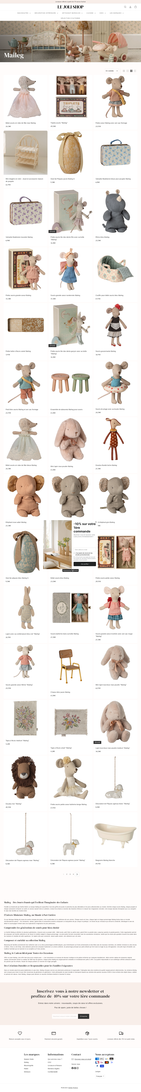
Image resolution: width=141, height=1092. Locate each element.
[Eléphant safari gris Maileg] (70, 501)
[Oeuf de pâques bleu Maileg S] (25, 557)
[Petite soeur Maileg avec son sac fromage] (115, 102)
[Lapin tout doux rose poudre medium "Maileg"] (115, 727)
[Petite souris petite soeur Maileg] (115, 557)
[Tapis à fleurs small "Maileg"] (70, 727)
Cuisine (90, 13)
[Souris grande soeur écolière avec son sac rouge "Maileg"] (115, 614)
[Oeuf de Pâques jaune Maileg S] (70, 159)
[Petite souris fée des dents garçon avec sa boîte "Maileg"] (70, 331)
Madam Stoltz (29, 1059)
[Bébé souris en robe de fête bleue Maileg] (25, 445)
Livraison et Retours (55, 1065)
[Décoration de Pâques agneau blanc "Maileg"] (115, 783)
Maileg (26, 1062)
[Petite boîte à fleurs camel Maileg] (25, 331)
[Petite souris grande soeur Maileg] (25, 274)
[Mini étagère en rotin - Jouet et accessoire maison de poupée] (25, 159)
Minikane (27, 1072)
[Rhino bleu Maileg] (115, 217)
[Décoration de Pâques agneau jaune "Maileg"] (70, 839)
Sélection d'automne (70, 18)
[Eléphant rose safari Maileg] (25, 501)
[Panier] (135, 7)
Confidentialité (53, 1072)
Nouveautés (23, 13)
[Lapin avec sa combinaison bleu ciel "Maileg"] (25, 614)
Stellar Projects (73, 1087)
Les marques (116, 13)
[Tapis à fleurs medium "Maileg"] (25, 727)
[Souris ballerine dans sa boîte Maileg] (70, 614)
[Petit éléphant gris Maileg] (115, 501)
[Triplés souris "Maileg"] (70, 102)
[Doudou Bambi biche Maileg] (115, 445)
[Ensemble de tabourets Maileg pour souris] (70, 388)
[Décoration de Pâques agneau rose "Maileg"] (25, 839)
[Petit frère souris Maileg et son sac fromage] (25, 388)
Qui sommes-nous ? (55, 1059)
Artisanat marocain (71, 13)
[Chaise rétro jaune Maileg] (70, 671)
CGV (49, 1062)
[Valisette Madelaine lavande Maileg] (25, 217)
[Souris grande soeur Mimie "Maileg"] (25, 671)
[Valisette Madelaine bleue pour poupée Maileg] (115, 159)
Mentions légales (54, 1068)
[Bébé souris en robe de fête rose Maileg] (25, 102)
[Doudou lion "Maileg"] (25, 783)
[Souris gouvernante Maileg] (115, 331)
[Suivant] (77, 874)
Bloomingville (28, 1065)
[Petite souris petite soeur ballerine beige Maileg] (70, 783)
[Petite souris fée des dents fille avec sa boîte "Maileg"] (70, 217)
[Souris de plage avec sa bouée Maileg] (115, 388)
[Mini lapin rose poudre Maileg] (70, 445)
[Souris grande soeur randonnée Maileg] (70, 274)
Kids (102, 13)
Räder (26, 1068)
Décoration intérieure (45, 13)
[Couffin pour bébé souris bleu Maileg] (115, 274)
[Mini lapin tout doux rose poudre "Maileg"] (115, 671)
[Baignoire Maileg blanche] (115, 839)
